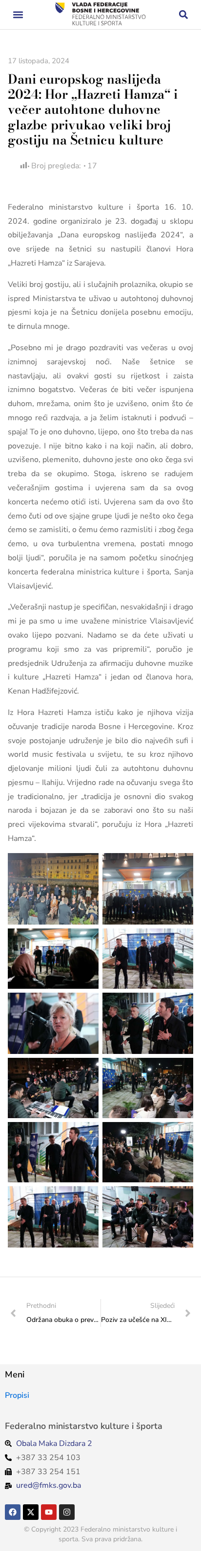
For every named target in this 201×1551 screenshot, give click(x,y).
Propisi (17, 1395)
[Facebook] (12, 1512)
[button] (18, 15)
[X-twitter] (31, 1512)
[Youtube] (49, 1512)
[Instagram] (67, 1512)
